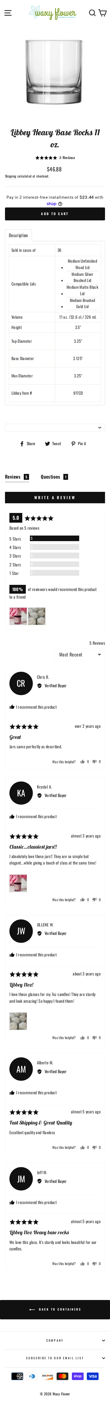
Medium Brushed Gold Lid (82, 303)
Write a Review (55, 497)
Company (54, 1340)
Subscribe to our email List (55, 1358)
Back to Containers (59, 1309)
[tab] (18, 235)
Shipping (10, 175)
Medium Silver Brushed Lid (82, 277)
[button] (55, 157)
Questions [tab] (53, 476)
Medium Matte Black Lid (82, 290)
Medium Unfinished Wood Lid (82, 264)
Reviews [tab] (16, 476)
